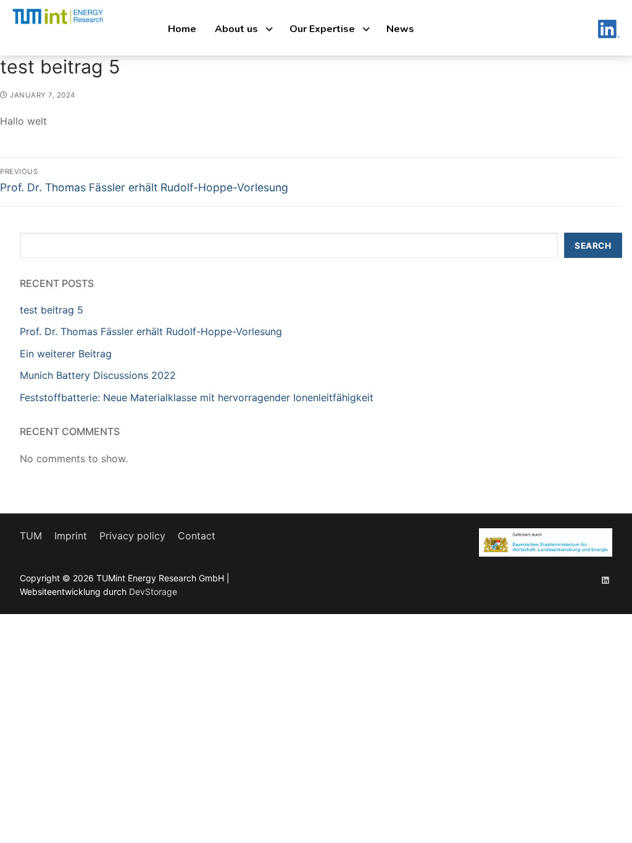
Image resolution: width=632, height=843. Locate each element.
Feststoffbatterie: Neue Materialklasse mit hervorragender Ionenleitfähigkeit (196, 397)
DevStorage (153, 591)
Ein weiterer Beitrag (66, 353)
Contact (196, 535)
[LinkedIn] (605, 580)
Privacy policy (132, 535)
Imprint (70, 535)
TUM (31, 535)
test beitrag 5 (51, 310)
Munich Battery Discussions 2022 (98, 375)
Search (593, 246)
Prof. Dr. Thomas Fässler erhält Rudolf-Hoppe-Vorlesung (151, 331)
